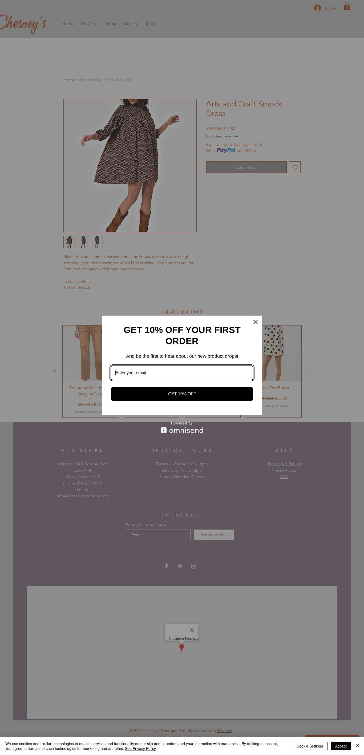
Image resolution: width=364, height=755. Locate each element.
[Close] (255, 322)
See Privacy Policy (140, 748)
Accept (341, 746)
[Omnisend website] (182, 427)
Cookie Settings (310, 746)
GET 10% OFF (182, 394)
